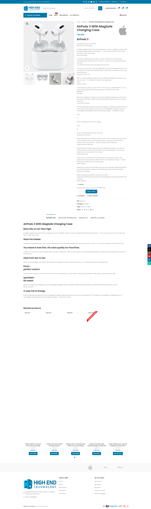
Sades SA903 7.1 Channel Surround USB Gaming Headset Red (33, 445)
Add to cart (91, 191)
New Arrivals (62, 487)
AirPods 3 (83, 207)
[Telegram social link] (91, 209)
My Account (98, 481)
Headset (85, 22)
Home (79, 22)
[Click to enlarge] (27, 68)
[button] (118, 453)
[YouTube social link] (91, 2)
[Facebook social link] (84, 2)
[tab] (50, 217)
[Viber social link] (93, 209)
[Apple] (90, 467)
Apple (89, 207)
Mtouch (120, 467)
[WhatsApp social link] (96, 2)
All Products (62, 490)
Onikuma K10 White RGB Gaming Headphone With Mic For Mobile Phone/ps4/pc (96, 445)
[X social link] (86, 2)
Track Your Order (100, 490)
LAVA (105, 467)
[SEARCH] (100, 8)
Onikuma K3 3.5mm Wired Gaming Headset (54, 445)
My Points (97, 487)
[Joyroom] (60, 467)
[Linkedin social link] (94, 2)
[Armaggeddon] (45, 467)
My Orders (98, 484)
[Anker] (30, 467)
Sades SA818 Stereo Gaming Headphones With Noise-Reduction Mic (118, 445)
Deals (60, 484)
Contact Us (62, 493)
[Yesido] (75, 467)
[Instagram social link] (88, 2)
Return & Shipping (100, 493)
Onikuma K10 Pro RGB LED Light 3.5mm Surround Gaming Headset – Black (75, 445)
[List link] (39, 497)
